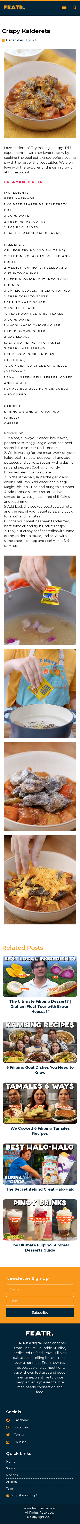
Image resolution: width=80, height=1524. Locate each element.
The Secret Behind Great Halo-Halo (40, 1189)
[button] (64, 7)
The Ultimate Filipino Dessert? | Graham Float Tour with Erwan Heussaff (40, 1006)
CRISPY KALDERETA (23, 182)
